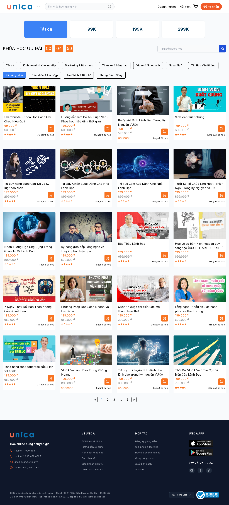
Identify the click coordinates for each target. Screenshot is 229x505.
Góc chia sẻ (88, 458)
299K (183, 29)
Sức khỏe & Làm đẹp (45, 75)
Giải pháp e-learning (146, 446)
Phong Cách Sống (111, 75)
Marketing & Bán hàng (79, 65)
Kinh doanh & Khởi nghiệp (39, 65)
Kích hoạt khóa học (92, 452)
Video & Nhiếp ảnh (148, 65)
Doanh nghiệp (167, 6)
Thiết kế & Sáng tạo (114, 65)
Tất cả (46, 29)
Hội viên (185, 6)
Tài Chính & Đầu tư (79, 75)
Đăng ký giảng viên (146, 441)
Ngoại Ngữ (175, 65)
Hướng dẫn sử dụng (93, 446)
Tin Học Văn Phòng (203, 65)
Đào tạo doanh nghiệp (147, 452)
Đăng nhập (211, 6)
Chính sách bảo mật (93, 469)
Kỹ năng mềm (14, 75)
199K (137, 29)
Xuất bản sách (143, 463)
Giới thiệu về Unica (92, 441)
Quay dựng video (144, 458)
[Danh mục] (38, 6)
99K (91, 29)
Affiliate (139, 469)
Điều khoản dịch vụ (92, 463)
